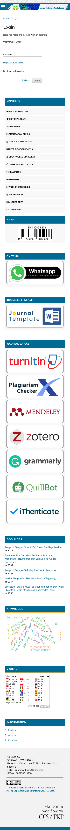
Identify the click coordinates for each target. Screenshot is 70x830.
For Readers (10, 730)
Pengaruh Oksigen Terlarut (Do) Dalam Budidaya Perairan (33, 547)
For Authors (10, 735)
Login (37, 80)
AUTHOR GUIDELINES (19, 187)
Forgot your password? (13, 63)
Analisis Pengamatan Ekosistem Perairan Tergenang (30, 579)
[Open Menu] (3, 6)
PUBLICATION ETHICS (19, 134)
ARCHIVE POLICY (17, 194)
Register (25, 80)
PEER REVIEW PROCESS (21, 149)
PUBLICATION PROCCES (20, 142)
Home (6, 18)
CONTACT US (14, 210)
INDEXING (14, 179)
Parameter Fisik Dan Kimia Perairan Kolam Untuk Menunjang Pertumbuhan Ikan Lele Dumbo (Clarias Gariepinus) (30, 559)
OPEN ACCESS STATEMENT (22, 157)
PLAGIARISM (15, 172)
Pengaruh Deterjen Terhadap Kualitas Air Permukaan (31, 570)
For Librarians (11, 740)
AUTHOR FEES (16, 202)
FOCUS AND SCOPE (18, 111)
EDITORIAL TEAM (17, 119)
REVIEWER (14, 126)
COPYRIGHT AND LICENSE (21, 164)
